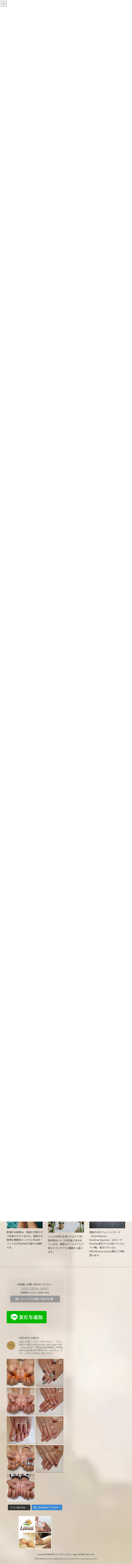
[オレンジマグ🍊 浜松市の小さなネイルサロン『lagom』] (21, 1373)
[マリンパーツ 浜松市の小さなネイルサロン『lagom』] (21, 1488)
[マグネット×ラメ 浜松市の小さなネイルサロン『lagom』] (49, 1401)
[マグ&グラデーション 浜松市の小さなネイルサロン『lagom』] (21, 1401)
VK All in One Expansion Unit (85, 1559)
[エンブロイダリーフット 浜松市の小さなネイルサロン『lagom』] (21, 1430)
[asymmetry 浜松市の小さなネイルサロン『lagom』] (21, 1459)
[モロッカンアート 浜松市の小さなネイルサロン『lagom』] (49, 1373)
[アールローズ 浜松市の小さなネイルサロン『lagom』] (49, 1430)
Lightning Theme (65, 1559)
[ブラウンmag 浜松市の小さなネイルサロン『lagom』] (49, 1459)
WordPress (49, 1559)
